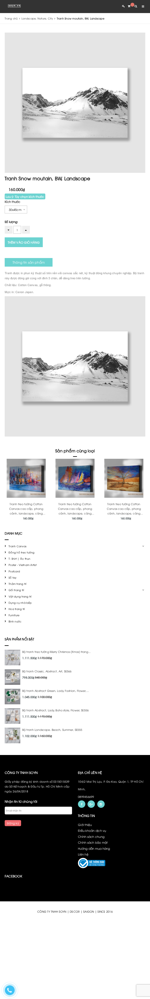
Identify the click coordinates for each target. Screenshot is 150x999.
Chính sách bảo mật (93, 842)
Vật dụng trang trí (20, 596)
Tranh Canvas (17, 546)
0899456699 (86, 796)
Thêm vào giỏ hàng (24, 242)
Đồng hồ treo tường (22, 552)
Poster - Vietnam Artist (23, 565)
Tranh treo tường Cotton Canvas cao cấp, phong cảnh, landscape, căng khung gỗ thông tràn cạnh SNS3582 (124, 513)
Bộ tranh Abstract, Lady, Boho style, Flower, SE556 (55, 710)
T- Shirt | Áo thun (19, 558)
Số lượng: (11, 222)
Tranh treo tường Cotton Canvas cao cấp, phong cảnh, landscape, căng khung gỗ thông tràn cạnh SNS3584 (26, 513)
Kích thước (13, 201)
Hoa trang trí (17, 609)
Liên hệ (83, 854)
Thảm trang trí (18, 583)
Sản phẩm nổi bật (19, 639)
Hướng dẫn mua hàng (94, 848)
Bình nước (15, 621)
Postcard (14, 571)
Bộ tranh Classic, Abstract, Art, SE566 (46, 671)
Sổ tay (13, 577)
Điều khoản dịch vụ (92, 830)
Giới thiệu (85, 825)
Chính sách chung (91, 836)
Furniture (14, 615)
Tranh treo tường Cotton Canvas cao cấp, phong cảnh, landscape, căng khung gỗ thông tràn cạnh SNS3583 (75, 513)
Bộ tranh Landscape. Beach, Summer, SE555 (52, 729)
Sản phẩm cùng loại (75, 450)
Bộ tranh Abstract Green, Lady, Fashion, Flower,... (55, 690)
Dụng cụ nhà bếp (20, 602)
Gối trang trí (16, 590)
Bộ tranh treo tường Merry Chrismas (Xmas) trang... (56, 651)
